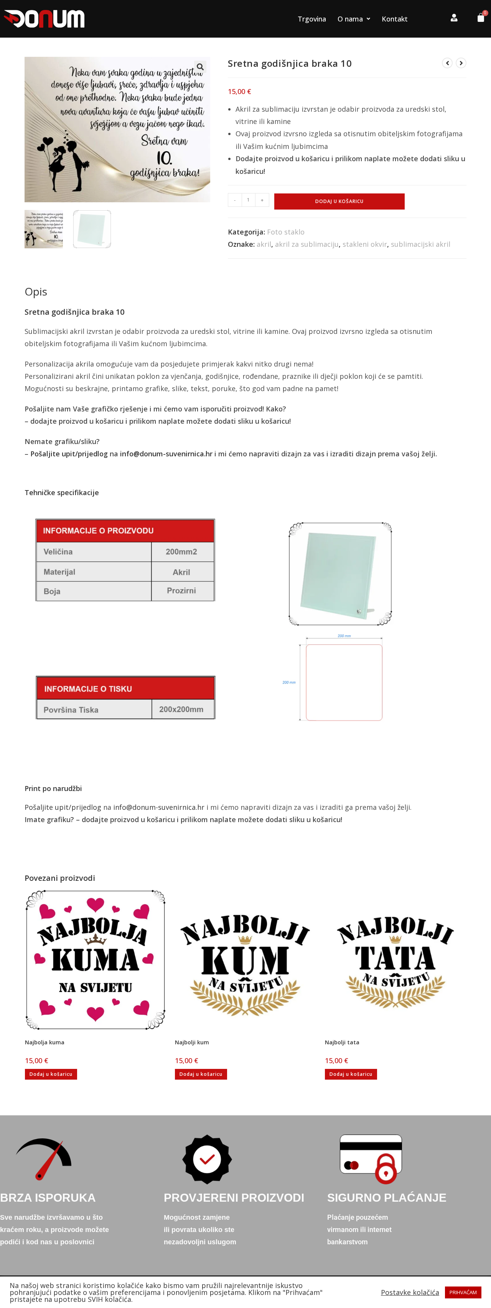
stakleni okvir (365, 244)
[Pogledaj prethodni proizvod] (447, 63)
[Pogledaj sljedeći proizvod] (461, 63)
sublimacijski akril (420, 244)
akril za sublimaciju (307, 244)
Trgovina (312, 18)
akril (264, 244)
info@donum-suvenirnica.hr (166, 453)
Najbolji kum (192, 1042)
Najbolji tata (342, 1042)
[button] (200, 67)
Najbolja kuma (44, 1042)
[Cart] (478, 19)
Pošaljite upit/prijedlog (69, 453)
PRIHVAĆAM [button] (463, 1292)
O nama (350, 18)
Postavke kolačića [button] (410, 1292)
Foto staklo (286, 231)
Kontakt (395, 18)
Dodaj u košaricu (339, 201)
